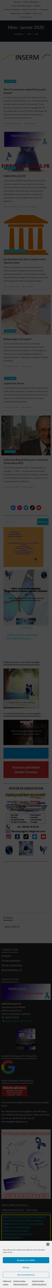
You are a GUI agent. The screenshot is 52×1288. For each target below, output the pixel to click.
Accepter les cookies (26, 1260)
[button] (48, 1244)
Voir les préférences (26, 1275)
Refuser (26, 1267)
